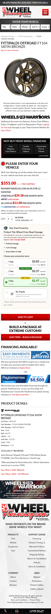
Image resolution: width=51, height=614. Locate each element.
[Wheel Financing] (25, 512)
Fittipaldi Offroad (7, 36)
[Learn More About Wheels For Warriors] (25, 489)
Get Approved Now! (20, 395)
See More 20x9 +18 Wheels (15, 474)
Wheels (13, 543)
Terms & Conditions (36, 567)
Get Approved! (23, 207)
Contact (13, 581)
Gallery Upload (36, 589)
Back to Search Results (9, 50)
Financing (37, 539)
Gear (13, 551)
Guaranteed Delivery (37, 551)
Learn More (6, 131)
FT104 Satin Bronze (25, 36)
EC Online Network (30, 598)
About (13, 577)
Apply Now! (13, 199)
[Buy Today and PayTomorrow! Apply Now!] (25, 379)
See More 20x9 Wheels (12, 470)
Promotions (37, 581)
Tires (13, 539)
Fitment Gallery (37, 585)
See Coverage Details (17, 240)
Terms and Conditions (19, 600)
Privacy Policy (35, 600)
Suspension (13, 547)
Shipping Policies (36, 555)
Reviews (13, 585)
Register (36, 577)
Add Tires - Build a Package (25, 337)
